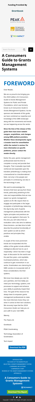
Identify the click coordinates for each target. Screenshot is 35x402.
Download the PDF (17, 347)
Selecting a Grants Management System (17, 364)
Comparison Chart (17, 369)
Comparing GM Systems (18, 366)
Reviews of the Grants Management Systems (17, 371)
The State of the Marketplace (17, 362)
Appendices (17, 373)
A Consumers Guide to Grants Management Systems (16, 62)
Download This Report (17, 391)
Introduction (17, 360)
